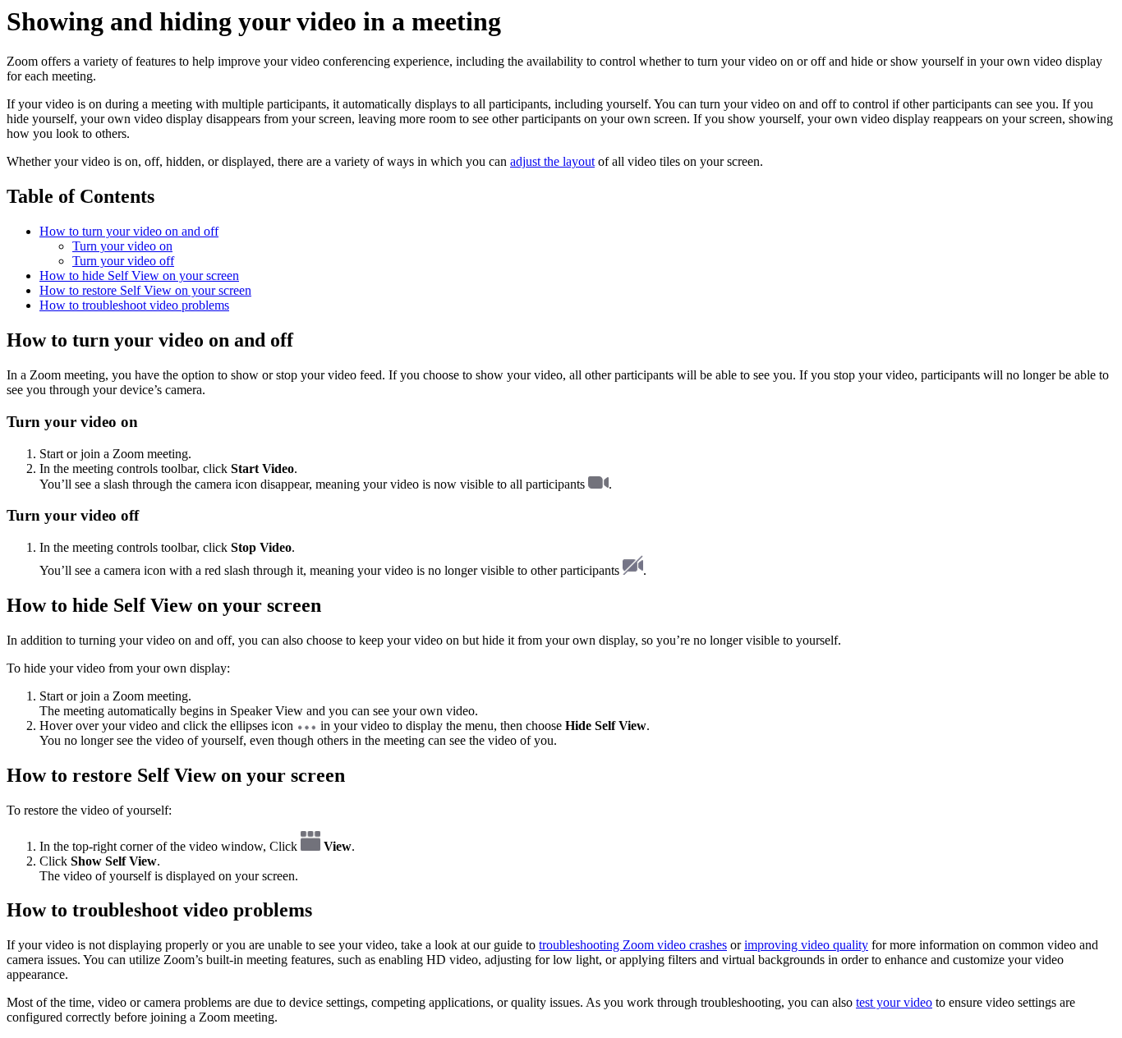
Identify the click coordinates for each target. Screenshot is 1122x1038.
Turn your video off (123, 261)
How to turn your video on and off (128, 231)
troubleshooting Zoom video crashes (633, 945)
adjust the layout (552, 161)
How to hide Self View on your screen (139, 275)
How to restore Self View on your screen (145, 290)
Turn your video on (122, 246)
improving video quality (806, 945)
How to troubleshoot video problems (134, 305)
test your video (894, 1002)
